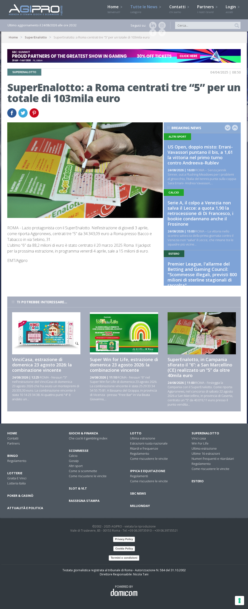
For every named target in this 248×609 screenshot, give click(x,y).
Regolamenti (139, 476)
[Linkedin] (151, 25)
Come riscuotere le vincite (88, 476)
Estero (198, 481)
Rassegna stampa (84, 500)
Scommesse (78, 450)
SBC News (138, 493)
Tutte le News (144, 9)
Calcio (73, 455)
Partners (206, 9)
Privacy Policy (124, 539)
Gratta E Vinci (16, 478)
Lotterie (14, 473)
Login (231, 9)
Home (114, 9)
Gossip (74, 461)
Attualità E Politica (25, 508)
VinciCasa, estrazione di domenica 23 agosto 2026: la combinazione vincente (42, 364)
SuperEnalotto (36, 37)
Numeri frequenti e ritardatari (213, 458)
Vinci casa (199, 438)
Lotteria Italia (16, 483)
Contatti (177, 9)
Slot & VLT (78, 488)
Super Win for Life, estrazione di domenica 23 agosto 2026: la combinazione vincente (124, 364)
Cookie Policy (124, 548)
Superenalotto (205, 433)
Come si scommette (83, 471)
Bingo (12, 455)
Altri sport (76, 466)
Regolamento (16, 461)
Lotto (135, 433)
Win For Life (200, 443)
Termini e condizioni (124, 557)
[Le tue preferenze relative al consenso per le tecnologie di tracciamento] (239, 600)
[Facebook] (151, 32)
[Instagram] (161, 25)
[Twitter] (161, 32)
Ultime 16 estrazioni (206, 453)
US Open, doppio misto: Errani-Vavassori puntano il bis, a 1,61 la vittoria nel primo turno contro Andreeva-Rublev (200, 155)
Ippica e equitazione (147, 471)
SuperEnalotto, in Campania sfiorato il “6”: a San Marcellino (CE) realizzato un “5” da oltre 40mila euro (200, 367)
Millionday (140, 506)
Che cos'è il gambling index (88, 438)
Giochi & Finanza (83, 433)
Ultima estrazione (142, 438)
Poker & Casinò (20, 495)
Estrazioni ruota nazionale (149, 443)
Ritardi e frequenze (144, 448)
